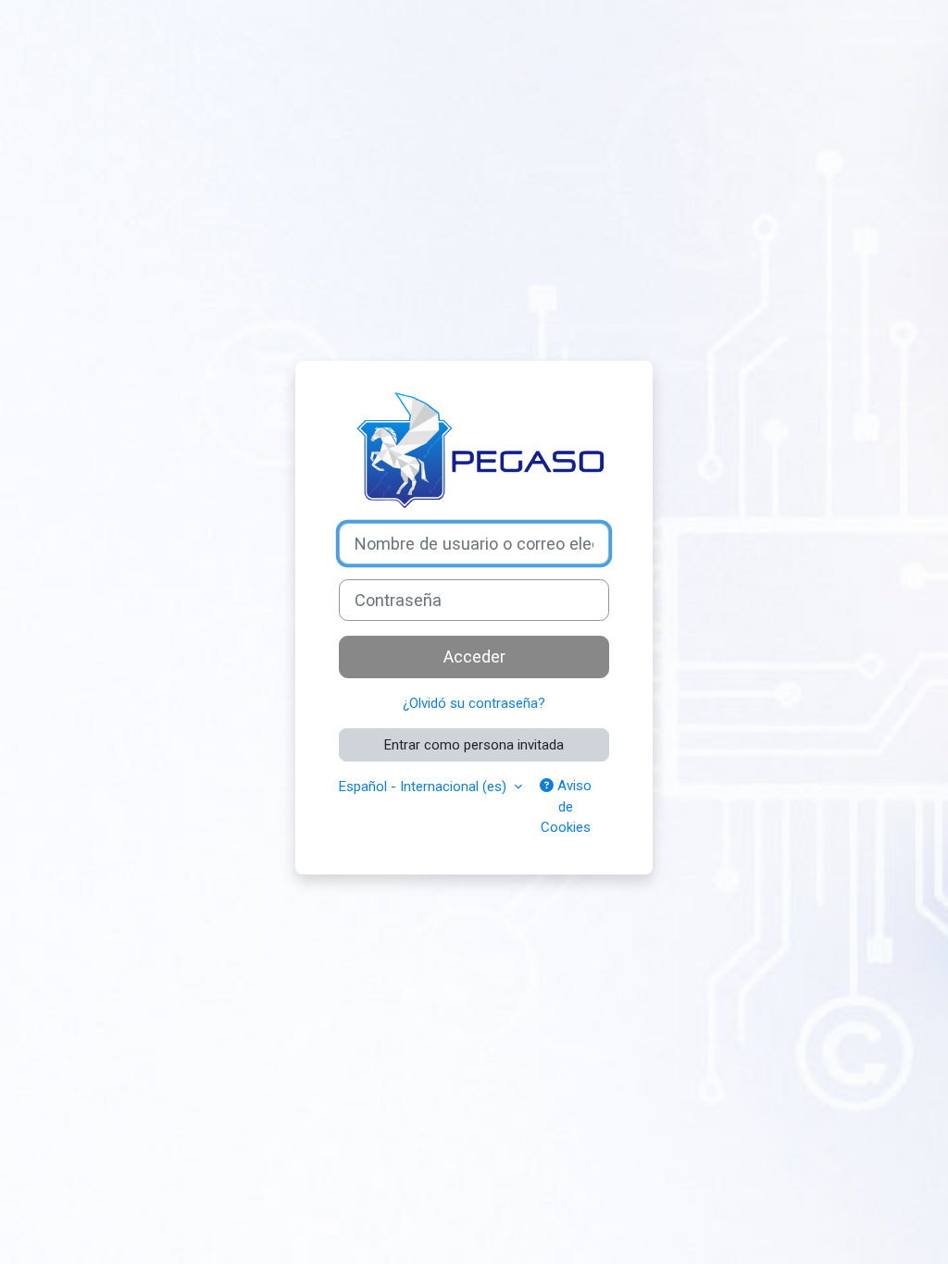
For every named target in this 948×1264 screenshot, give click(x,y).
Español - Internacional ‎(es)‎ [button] (424, 786)
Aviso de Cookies (566, 806)
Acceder (474, 656)
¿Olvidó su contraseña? (474, 703)
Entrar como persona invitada (474, 745)
